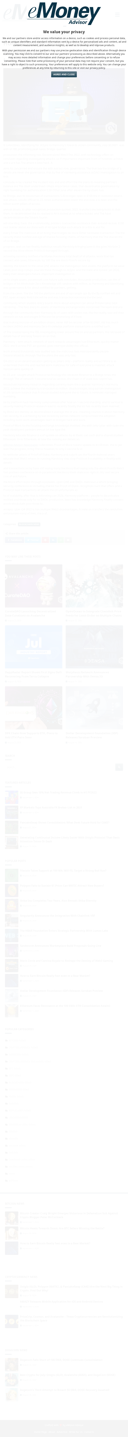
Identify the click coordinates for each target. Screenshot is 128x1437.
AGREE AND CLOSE (64, 74)
